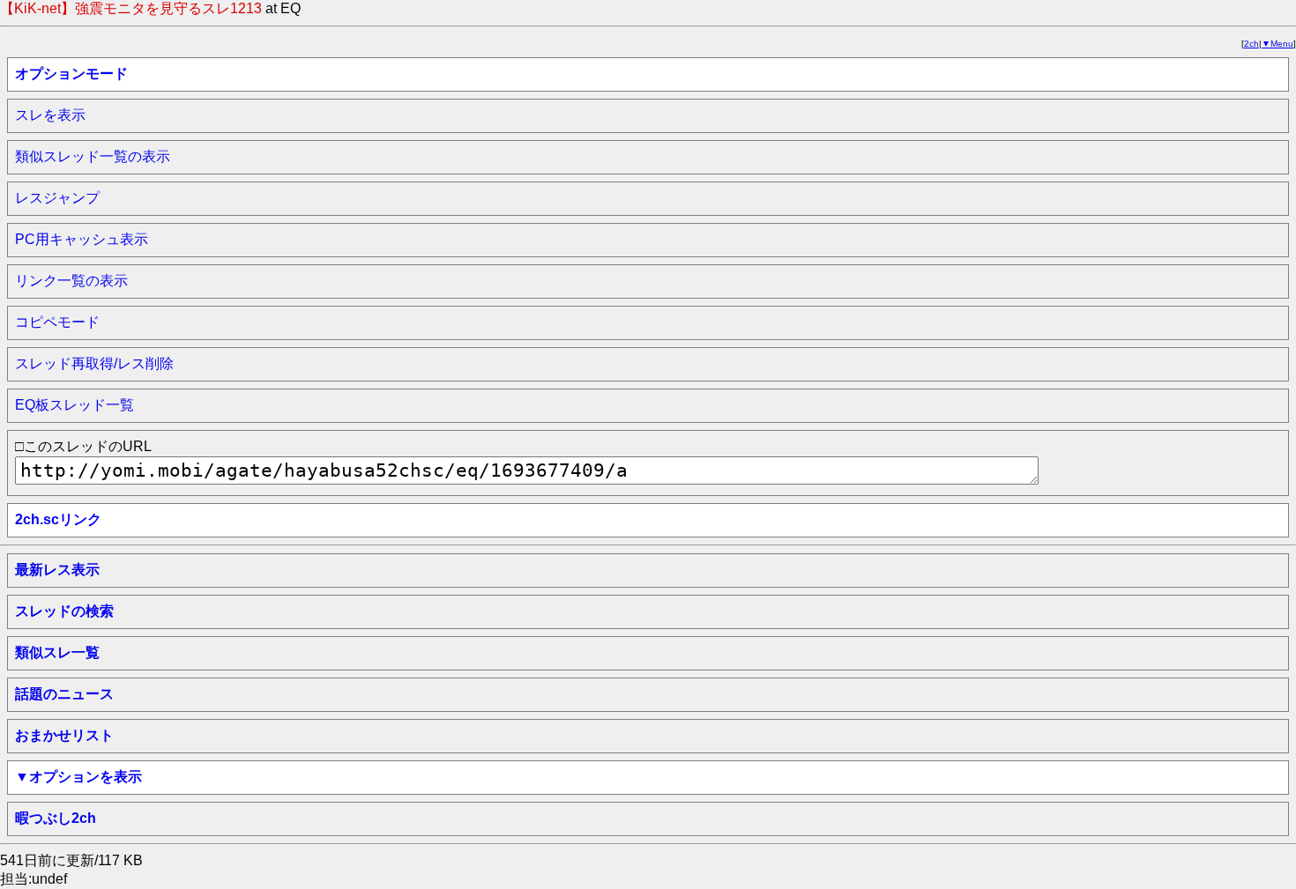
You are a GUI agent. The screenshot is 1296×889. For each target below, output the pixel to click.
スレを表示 (50, 114)
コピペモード (57, 322)
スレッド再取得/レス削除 (94, 363)
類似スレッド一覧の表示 (92, 156)
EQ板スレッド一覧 (74, 404)
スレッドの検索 (64, 611)
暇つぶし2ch (55, 818)
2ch (1251, 43)
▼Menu (1277, 43)
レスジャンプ (57, 197)
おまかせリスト (64, 735)
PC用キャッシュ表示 (81, 239)
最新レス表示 (57, 569)
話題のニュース (64, 693)
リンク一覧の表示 (71, 280)
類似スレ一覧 (57, 652)
